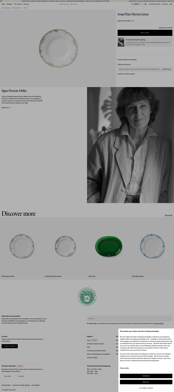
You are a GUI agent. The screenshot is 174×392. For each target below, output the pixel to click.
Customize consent (146, 388)
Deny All (146, 382)
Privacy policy (124, 368)
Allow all (146, 376)
